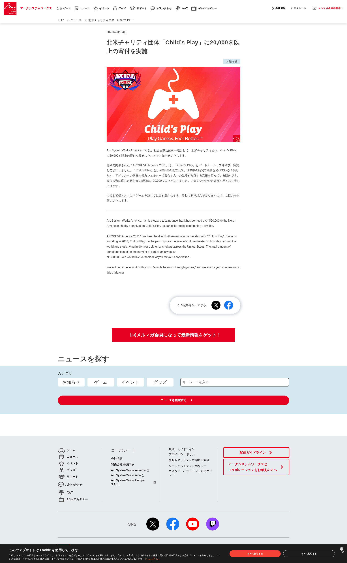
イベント (130, 382)
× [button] (343, 552)
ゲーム (101, 382)
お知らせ (71, 382)
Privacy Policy (152, 558)
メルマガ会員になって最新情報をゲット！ (178, 334)
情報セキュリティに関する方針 (189, 460)
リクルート (300, 8)
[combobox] (342, 549)
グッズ (160, 382)
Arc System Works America (128, 470)
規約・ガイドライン (182, 449)
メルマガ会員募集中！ (330, 8)
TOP (61, 20)
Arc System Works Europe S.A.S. (128, 482)
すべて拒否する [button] (309, 553)
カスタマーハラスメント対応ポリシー (190, 472)
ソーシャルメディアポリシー (187, 465)
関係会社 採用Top (122, 464)
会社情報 (280, 8)
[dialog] (173, 553)
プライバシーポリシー (183, 454)
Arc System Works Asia (126, 475)
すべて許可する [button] (255, 553)
